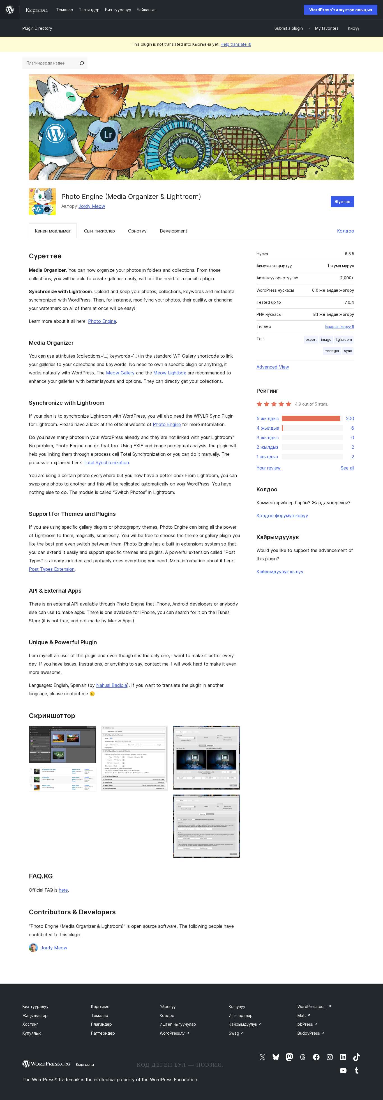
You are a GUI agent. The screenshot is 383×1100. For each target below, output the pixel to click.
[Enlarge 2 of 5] (89, 775)
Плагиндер (101, 1024)
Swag (236, 1033)
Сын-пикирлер (99, 231)
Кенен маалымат (53, 231)
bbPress (307, 1024)
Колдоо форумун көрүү (282, 515)
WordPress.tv (175, 1033)
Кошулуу (237, 1006)
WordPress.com (314, 1006)
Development (173, 231)
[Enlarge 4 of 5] (233, 733)
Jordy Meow (92, 206)
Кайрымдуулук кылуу (280, 571)
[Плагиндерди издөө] (81, 63)
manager (332, 351)
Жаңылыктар (35, 1015)
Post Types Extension (52, 569)
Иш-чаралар (241, 1015)
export (311, 339)
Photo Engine (102, 321)
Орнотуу (137, 231)
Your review (269, 468)
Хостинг (30, 1024)
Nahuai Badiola (111, 685)
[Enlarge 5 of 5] (233, 802)
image (326, 339)
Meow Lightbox (169, 373)
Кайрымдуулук (245, 1024)
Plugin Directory (37, 28)
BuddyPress (311, 1033)
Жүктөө (342, 201)
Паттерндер (103, 1033)
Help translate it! (236, 44)
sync (348, 351)
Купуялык (31, 1033)
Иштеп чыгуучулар (178, 1024)
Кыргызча (85, 1064)
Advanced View (273, 367)
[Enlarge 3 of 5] (160, 733)
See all (347, 468)
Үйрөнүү (168, 1006)
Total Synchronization (106, 462)
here (63, 890)
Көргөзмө (100, 1006)
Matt (304, 1015)
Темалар (99, 1015)
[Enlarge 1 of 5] (89, 733)
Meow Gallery (120, 373)
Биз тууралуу (35, 1006)
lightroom (344, 339)
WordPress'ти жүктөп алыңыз (340, 9)
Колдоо (345, 231)
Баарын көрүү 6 (339, 326)
